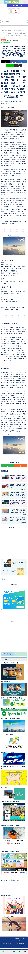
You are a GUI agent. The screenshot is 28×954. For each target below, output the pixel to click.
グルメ (4, 40)
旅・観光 (10, 40)
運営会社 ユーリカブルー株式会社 (21, 939)
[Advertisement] (14, 636)
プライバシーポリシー (7, 943)
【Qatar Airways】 (14, 235)
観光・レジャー (6, 42)
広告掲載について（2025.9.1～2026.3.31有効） (21, 945)
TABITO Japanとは (7, 950)
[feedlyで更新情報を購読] (7, 465)
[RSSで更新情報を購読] (20, 465)
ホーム (7, 938)
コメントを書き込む (14, 584)
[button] (26, 21)
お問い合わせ (18, 5)
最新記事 (16, 40)
